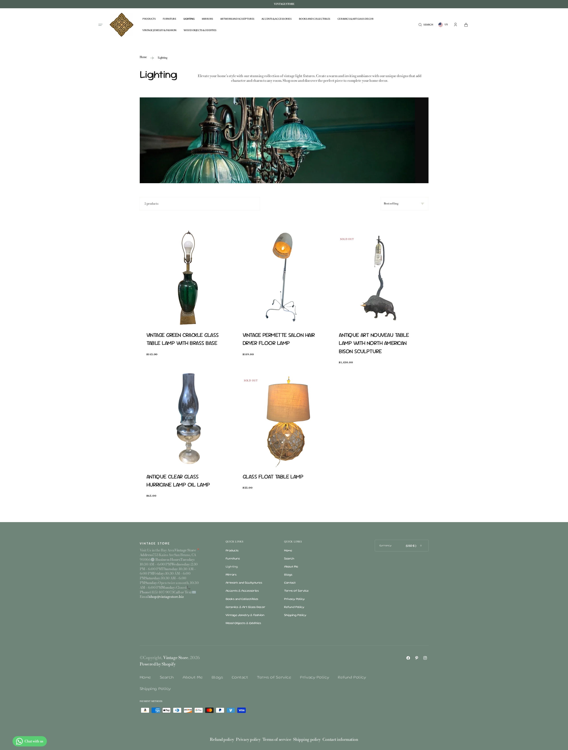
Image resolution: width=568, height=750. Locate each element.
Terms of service (276, 739)
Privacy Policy (294, 599)
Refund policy (222, 739)
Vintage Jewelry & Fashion (245, 615)
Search (289, 558)
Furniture (233, 558)
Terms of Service (296, 591)
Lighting (232, 566)
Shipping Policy (295, 615)
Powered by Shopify (158, 664)
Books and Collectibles (242, 599)
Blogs (288, 575)
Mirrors (231, 575)
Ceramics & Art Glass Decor (245, 607)
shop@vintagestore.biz (166, 597)
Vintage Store (175, 657)
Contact (290, 583)
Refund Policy (294, 607)
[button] (425, 25)
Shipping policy (307, 739)
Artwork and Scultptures (244, 583)
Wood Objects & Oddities (243, 623)
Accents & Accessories (242, 591)
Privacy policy (248, 739)
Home (143, 57)
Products (232, 550)
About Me (291, 566)
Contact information (340, 739)
